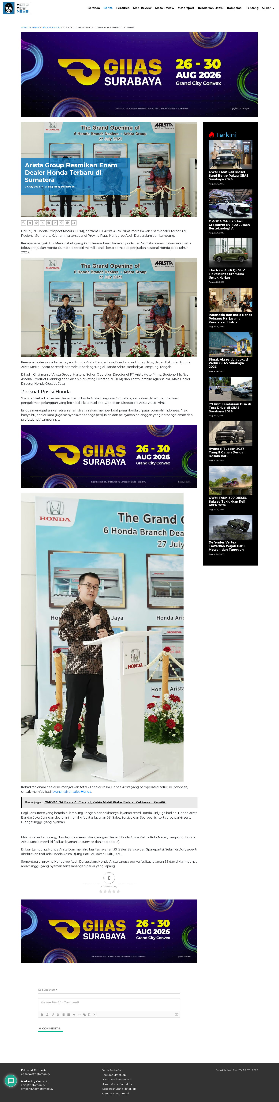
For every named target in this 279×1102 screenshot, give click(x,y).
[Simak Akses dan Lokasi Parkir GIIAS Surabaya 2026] (230, 344)
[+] (95, 1014)
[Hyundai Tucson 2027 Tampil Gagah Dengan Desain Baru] (230, 433)
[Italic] (47, 1014)
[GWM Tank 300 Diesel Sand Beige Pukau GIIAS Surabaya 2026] (230, 154)
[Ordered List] (63, 1014)
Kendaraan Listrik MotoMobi (119, 1088)
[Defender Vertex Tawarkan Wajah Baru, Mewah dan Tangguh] (230, 527)
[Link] (84, 1014)
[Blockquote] (73, 1014)
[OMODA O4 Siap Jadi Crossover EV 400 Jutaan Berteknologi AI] (230, 203)
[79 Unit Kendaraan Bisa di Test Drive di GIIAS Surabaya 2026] (230, 389)
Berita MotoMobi (112, 1070)
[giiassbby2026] (139, 74)
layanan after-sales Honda (71, 791)
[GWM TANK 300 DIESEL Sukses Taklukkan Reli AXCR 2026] (230, 480)
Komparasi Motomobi (115, 1093)
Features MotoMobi (114, 1074)
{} (89, 1014)
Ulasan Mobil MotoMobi (116, 1079)
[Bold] (42, 1014)
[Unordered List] (68, 1014)
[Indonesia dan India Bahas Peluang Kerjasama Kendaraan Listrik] (230, 299)
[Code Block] (79, 1014)
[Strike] (58, 1014)
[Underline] (52, 1014)
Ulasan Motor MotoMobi (117, 1084)
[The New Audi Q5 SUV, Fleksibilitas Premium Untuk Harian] (230, 253)
